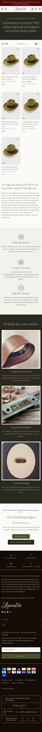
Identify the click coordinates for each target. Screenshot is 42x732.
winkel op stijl (21, 536)
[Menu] (2, 9)
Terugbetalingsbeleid (30, 680)
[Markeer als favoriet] (17, 49)
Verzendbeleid (19, 680)
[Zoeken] (6, 9)
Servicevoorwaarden (7, 680)
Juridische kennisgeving (17, 683)
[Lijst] (39, 44)
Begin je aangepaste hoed (21, 542)
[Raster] (36, 44)
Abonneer (21, 656)
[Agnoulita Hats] (20, 9)
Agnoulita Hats (10, 688)
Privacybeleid (5, 683)
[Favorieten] (36, 9)
